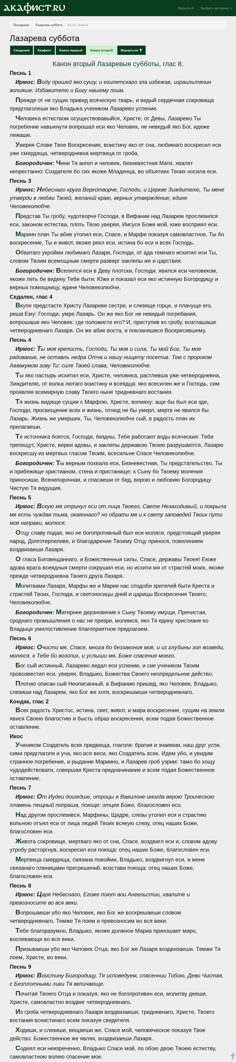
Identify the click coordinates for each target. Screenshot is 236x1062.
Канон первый (71, 50)
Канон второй (101, 50)
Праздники (21, 25)
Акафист (44, 50)
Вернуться (186, 8)
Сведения (22, 50)
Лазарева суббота (48, 25)
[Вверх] (232, 1057)
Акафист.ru (34, 8)
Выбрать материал (215, 8)
